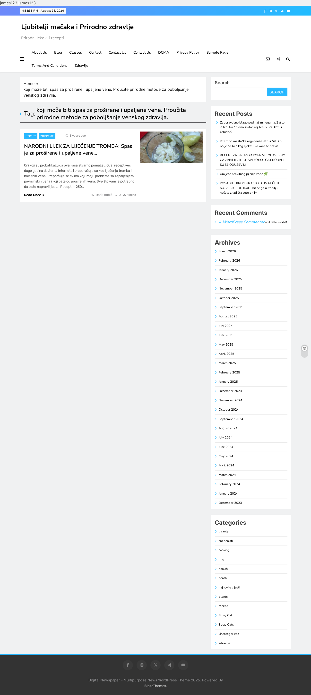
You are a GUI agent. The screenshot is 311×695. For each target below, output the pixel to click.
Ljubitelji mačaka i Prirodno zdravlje (77, 27)
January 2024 (228, 493)
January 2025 (228, 382)
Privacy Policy (187, 52)
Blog (58, 52)
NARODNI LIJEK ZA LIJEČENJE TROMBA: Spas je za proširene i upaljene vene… (78, 149)
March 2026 (227, 251)
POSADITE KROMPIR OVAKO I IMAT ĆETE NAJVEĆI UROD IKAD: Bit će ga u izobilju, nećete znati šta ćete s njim (250, 188)
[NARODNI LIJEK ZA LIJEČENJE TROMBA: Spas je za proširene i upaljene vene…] (171, 147)
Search (222, 82)
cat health (226, 541)
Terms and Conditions (49, 65)
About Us (39, 52)
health (223, 569)
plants (223, 597)
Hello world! (278, 222)
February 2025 (229, 372)
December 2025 (230, 279)
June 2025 (226, 335)
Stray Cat (225, 615)
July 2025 (226, 326)
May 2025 (226, 344)
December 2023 (230, 503)
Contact (95, 52)
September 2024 (231, 419)
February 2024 (229, 484)
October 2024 (229, 409)
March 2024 (227, 475)
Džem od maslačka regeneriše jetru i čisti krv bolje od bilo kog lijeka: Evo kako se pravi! (251, 143)
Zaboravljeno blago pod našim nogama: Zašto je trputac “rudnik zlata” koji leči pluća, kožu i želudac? (252, 127)
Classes (75, 52)
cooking (224, 550)
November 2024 (230, 400)
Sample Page (217, 52)
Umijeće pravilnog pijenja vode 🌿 (244, 174)
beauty (224, 531)
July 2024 (226, 437)
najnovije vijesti (229, 587)
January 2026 (228, 270)
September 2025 (231, 307)
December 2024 (230, 391)
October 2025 (229, 298)
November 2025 (230, 288)
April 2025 (226, 354)
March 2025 (227, 363)
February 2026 (229, 260)
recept (31, 136)
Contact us (117, 52)
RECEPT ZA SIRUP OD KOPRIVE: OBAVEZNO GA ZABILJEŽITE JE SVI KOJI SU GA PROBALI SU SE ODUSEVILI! (252, 160)
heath (223, 578)
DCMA (163, 52)
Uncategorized (229, 634)
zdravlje (47, 136)
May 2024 (226, 456)
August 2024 (228, 428)
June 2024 (226, 447)
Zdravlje (81, 65)
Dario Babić (104, 195)
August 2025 (228, 316)
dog (221, 559)
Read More (32, 195)
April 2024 (226, 465)
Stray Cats (226, 624)
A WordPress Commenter (241, 222)
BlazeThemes (155, 686)
